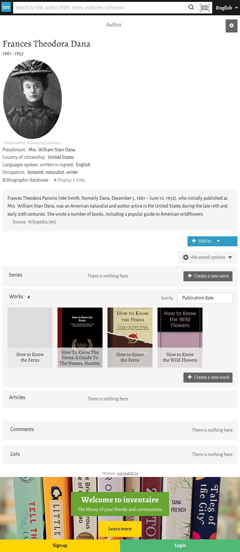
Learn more (120, 529)
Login (180, 546)
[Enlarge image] (32, 99)
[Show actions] (232, 26)
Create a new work (211, 377)
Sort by (167, 298)
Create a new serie (211, 276)
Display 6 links (71, 180)
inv (6, 7)
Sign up (60, 546)
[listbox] (205, 298)
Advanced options (208, 257)
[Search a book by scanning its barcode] (204, 7)
